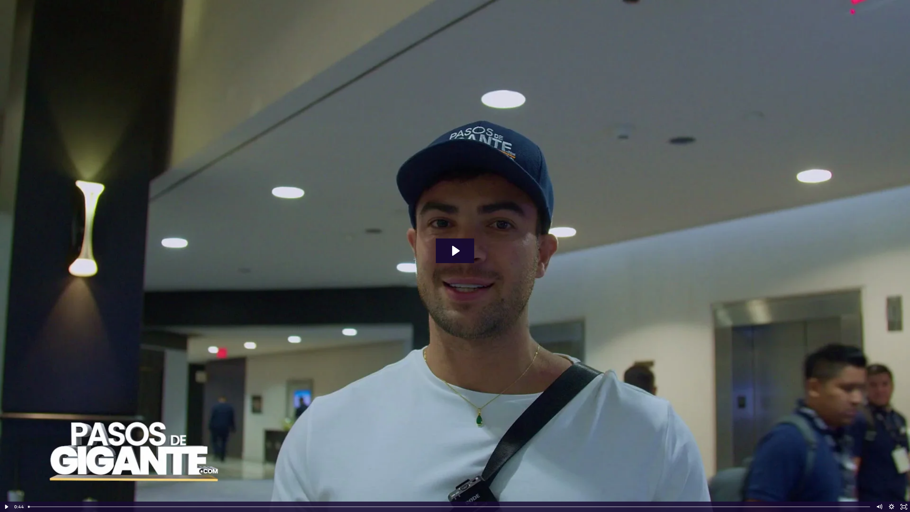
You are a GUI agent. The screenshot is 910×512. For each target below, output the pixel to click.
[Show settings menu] (891, 507)
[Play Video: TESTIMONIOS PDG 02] (455, 250)
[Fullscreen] (904, 507)
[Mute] (879, 507)
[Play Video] (6, 507)
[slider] (449, 507)
